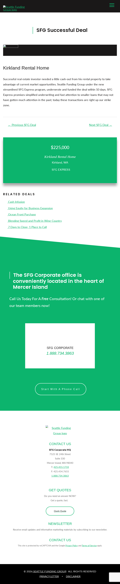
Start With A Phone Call (60, 389)
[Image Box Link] (60, 345)
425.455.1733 (61, 467)
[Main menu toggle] (112, 5)
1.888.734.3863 (60, 475)
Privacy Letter (49, 576)
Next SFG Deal (100, 125)
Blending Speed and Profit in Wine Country (34, 221)
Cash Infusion (16, 202)
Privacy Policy (71, 545)
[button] (60, 511)
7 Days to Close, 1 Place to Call (27, 227)
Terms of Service (89, 545)
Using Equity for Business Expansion (30, 208)
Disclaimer (73, 576)
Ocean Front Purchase (21, 214)
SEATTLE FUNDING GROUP (49, 571)
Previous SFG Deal (22, 125)
